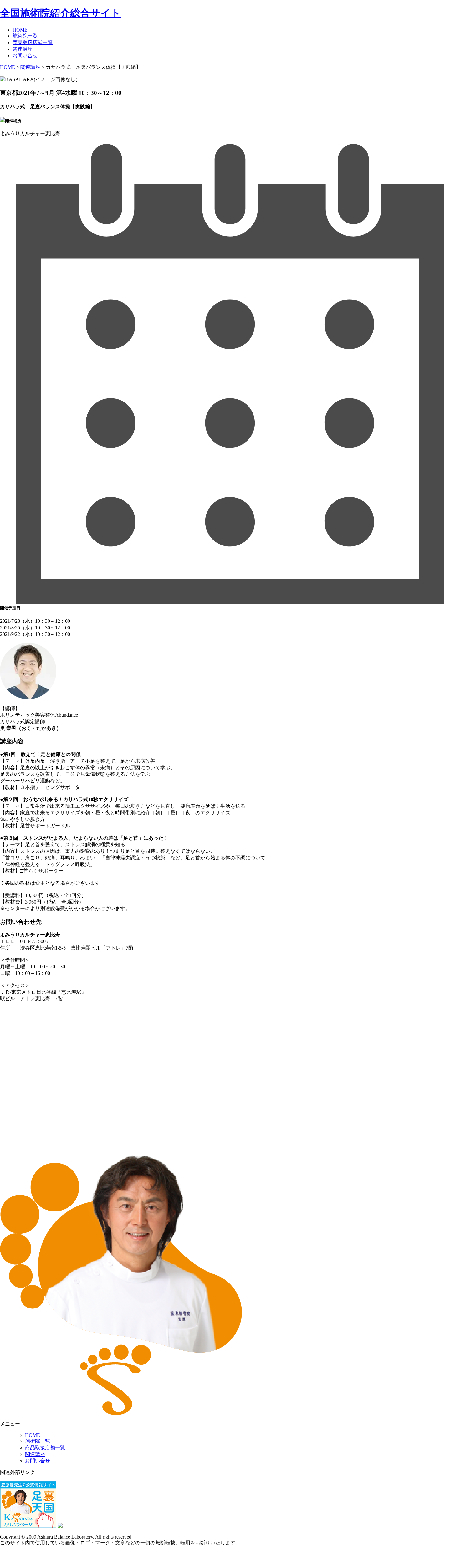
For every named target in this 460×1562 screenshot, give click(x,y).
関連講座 (23, 49)
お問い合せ (25, 55)
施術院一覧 (25, 35)
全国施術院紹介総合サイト (60, 13)
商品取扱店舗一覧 (33, 42)
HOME (20, 30)
